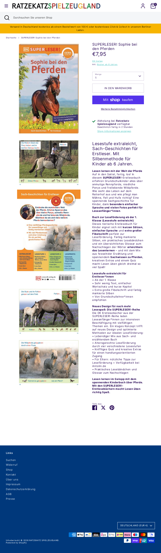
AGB (9, 494)
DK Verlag (97, 61)
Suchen (11, 460)
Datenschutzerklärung (21, 489)
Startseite (11, 38)
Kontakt (11, 474)
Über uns (12, 479)
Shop (9, 469)
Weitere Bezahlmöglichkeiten (118, 109)
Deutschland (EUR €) (134, 525)
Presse (10, 498)
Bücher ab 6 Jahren (107, 64)
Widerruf (11, 464)
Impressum (13, 484)
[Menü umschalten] (6, 6)
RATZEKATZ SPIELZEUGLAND (44, 540)
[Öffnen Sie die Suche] (6, 18)
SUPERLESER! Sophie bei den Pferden (40, 38)
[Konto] (143, 3)
